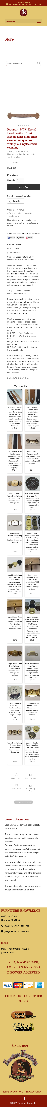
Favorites (16, 789)
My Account (16, 778)
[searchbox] (23, 63)
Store (9, 151)
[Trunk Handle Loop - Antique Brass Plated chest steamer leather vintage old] (14, 732)
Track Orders (30, 778)
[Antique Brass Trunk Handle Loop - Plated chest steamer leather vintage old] (14, 483)
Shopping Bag (30, 790)
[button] (15, 201)
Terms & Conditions (13, 1092)
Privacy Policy (33, 1092)
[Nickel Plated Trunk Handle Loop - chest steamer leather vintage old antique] (14, 522)
